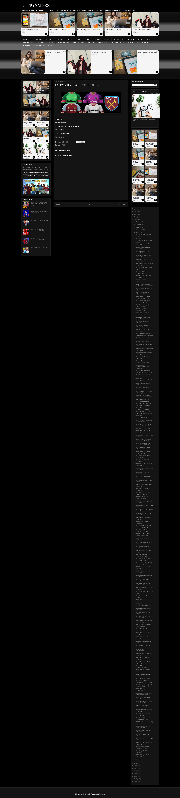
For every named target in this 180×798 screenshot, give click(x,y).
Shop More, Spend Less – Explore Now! (88, 29)
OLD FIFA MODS (39, 46)
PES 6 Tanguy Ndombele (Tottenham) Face (142, 472)
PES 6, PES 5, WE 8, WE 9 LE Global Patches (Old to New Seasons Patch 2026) (36, 168)
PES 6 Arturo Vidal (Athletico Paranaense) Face (143, 559)
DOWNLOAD (59, 137)
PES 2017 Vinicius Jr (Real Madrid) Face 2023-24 (142, 444)
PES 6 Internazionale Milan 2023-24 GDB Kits (142, 252)
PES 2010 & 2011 (28, 42)
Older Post (122, 205)
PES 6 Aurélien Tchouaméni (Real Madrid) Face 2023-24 (143, 681)
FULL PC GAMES (103, 42)
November (139, 224)
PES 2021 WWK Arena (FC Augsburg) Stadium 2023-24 (143, 412)
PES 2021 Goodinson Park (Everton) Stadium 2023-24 (143, 396)
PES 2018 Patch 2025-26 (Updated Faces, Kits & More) (38, 239)
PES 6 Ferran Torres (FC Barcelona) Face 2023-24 (142, 534)
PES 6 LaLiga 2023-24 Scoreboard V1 (141, 309)
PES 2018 (97, 39)
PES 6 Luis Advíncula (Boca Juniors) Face (143, 646)
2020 (135, 768)
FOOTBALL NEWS (142, 42)
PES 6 (78, 39)
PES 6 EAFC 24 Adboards (142, 428)
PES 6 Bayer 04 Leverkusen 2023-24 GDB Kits (142, 317)
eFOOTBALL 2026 (36, 39)
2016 (135, 779)
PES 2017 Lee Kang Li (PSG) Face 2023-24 (143, 379)
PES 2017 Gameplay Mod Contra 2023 (142, 689)
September (139, 230)
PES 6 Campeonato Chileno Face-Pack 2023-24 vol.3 (142, 301)
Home (91, 205)
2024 (135, 217)
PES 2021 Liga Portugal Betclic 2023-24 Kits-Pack (144, 702)
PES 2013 (107, 39)
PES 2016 (51, 42)
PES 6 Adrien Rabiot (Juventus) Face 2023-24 (143, 714)
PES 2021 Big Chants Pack (142, 678)
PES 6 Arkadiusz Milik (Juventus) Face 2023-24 (142, 706)
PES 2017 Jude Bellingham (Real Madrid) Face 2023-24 (143, 371)
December (139, 222)
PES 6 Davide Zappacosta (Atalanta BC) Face (142, 547)
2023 (135, 219)
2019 (135, 771)
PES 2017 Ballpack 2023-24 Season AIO (143, 674)
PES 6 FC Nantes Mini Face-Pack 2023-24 (143, 730)
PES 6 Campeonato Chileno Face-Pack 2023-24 (142, 452)
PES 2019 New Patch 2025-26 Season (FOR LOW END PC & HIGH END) (38, 203)
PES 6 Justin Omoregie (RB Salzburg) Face (142, 305)
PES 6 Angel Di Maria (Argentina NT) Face (141, 718)
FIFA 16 (50, 46)
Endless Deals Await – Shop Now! (41, 90)
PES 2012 (41, 42)
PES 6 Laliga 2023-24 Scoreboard (141, 751)
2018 (135, 773)
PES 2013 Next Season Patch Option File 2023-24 (143, 526)
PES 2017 (87, 39)
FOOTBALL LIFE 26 (118, 42)
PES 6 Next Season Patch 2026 (38, 247)
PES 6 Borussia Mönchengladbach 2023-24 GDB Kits (143, 366)
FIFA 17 (130, 42)
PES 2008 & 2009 (78, 42)
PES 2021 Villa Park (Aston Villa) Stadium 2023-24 (142, 400)
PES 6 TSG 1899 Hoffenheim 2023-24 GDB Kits (143, 272)
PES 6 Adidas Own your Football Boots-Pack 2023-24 (143, 239)
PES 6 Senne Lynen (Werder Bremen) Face (143, 567)
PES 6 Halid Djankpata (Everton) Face (141, 326)
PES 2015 (91, 42)
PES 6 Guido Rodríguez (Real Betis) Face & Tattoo (143, 693)
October (138, 227)
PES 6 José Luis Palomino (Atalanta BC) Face (142, 617)
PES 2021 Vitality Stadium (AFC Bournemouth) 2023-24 (144, 334)
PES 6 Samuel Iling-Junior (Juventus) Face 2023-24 (142, 698)
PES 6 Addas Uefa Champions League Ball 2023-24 (143, 530)
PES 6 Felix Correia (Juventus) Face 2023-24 (143, 710)
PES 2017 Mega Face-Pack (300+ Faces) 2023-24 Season (144, 284)
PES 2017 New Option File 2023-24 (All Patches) (142, 361)
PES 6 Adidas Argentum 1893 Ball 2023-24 (143, 522)
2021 (135, 765)
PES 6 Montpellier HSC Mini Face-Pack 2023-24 (143, 726)
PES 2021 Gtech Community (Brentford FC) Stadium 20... (144, 404)
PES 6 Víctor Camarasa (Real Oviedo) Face (143, 477)
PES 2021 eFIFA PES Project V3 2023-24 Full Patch (143, 425)
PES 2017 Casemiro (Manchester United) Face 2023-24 (144, 416)
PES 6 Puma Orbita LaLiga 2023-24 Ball (142, 584)
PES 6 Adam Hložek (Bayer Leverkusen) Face (142, 456)
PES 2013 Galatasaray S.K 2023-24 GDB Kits (142, 555)
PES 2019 (69, 39)
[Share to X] (80, 142)
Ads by (156, 93)
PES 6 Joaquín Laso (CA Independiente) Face (142, 493)
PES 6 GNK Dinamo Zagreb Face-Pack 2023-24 (143, 293)
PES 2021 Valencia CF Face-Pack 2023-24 (143, 514)
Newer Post (59, 205)
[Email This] (77, 142)
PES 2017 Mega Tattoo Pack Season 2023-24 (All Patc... (143, 439)
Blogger (101, 794)
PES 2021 (49, 39)
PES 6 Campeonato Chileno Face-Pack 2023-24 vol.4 (142, 297)
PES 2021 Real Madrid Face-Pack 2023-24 (143, 256)
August (138, 232)
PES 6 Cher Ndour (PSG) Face (143, 342)
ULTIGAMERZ (35, 5)
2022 (135, 763)
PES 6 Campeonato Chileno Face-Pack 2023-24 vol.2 (142, 448)
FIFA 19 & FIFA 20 (119, 39)
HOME (25, 39)
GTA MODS (26, 46)
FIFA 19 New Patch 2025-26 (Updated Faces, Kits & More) (38, 230)
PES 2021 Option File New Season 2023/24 (142, 313)
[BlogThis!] (79, 142)
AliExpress (24, 32)
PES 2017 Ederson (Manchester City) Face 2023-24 (143, 421)
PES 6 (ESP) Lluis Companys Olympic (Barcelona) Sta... (143, 604)
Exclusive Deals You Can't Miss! (142, 29)
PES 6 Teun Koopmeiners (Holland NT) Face (142, 747)
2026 (135, 211)
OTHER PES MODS (63, 42)
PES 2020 (59, 39)
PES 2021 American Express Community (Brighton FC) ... (144, 408)
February (138, 760)
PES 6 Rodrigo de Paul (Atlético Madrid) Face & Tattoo (144, 685)
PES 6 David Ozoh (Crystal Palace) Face (142, 322)
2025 (135, 214)
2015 (135, 781)
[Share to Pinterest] (84, 142)
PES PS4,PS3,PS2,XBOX (135, 39)
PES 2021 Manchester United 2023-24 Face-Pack (143, 666)
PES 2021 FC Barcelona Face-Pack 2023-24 (143, 260)
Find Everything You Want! (113, 29)
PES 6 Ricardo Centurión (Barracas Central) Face (142, 497)
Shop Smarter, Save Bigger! (30, 29)
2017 (135, 776)
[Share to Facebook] (82, 142)
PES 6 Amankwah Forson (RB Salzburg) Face (143, 392)
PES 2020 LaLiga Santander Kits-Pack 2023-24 (143, 625)
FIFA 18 (149, 39)
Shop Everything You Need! (58, 29)
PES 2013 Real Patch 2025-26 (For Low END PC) (38, 211)
